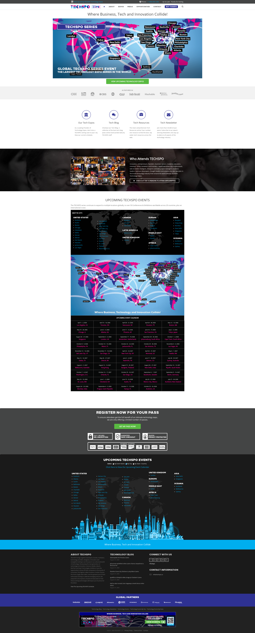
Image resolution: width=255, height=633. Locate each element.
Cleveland (78, 230)
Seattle (101, 241)
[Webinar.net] (155, 604)
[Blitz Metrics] (110, 604)
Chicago (77, 228)
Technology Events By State (155, 609)
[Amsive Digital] (87, 604)
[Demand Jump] (144, 604)
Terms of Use (138, 630)
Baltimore (76, 484)
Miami (100, 487)
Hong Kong (178, 223)
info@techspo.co (158, 574)
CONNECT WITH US (160, 554)
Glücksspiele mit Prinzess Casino (119, 557)
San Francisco (103, 236)
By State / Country (141, 464)
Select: (109, 464)
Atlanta (75, 479)
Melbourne (178, 244)
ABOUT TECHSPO (81, 554)
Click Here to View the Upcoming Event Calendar (127, 467)
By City (129, 464)
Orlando (101, 495)
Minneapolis (102, 484)
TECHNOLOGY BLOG (122, 554)
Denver (77, 235)
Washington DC (129, 493)
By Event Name (120, 464)
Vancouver (127, 226)
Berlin (152, 223)
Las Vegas (78, 248)
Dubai (152, 236)
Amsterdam (154, 220)
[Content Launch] (167, 604)
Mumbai (178, 226)
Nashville (102, 224)
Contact (145, 630)
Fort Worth (78, 240)
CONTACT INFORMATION (163, 570)
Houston (77, 243)
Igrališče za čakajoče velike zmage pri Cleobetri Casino (126, 577)
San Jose (102, 239)
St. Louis (102, 244)
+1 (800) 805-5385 (150, 2)
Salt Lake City (103, 229)
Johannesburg (155, 248)
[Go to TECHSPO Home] (86, 6)
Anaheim (78, 220)
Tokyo (177, 234)
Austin (77, 223)
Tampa (101, 246)
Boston (77, 225)
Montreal (127, 220)
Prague (152, 226)
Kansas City (102, 476)
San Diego (102, 234)
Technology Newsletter (109, 609)
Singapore (178, 231)
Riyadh (152, 238)
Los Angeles (103, 221)
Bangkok (178, 220)
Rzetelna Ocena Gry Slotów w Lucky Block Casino (124, 571)
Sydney (177, 246)
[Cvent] (99, 604)
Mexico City (128, 233)
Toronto (126, 223)
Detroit (77, 238)
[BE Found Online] (133, 604)
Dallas (77, 233)
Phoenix (100, 500)
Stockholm (153, 228)
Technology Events (123, 609)
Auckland (178, 241)
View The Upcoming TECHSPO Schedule (82, 586)
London (126, 240)
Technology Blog (97, 609)
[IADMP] (121, 604)
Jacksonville (79, 245)
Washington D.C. (104, 249)
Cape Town (154, 246)
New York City (103, 226)
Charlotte (76, 490)
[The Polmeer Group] (178, 604)
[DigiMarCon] (76, 604)
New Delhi (178, 228)
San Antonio (103, 231)
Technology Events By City (138, 609)
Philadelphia (102, 498)
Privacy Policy (129, 630)
